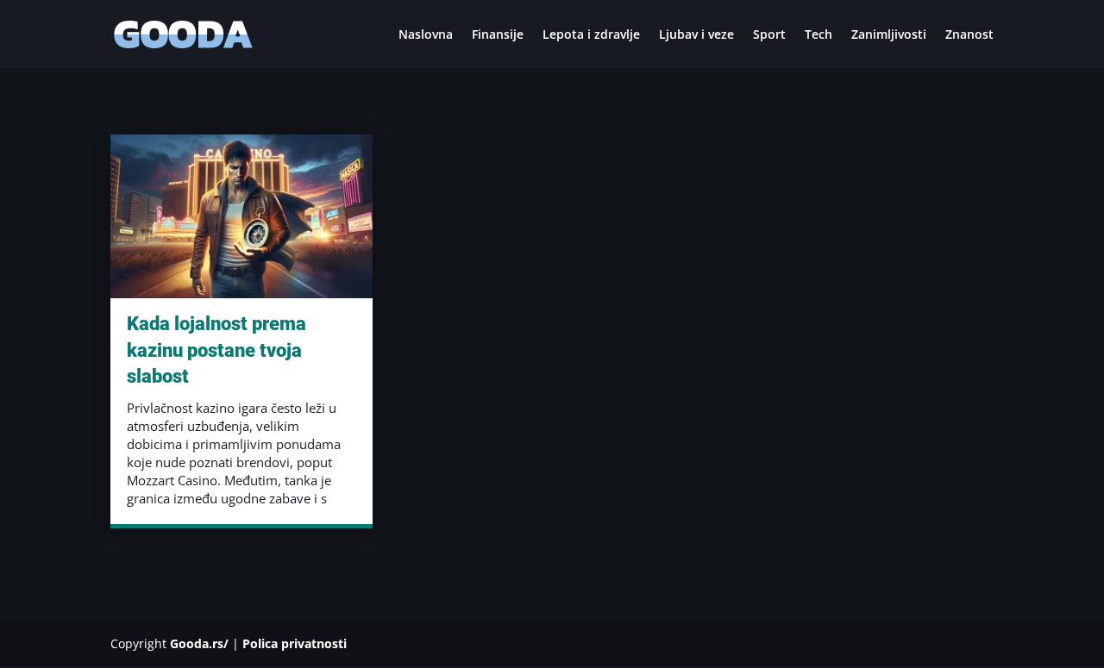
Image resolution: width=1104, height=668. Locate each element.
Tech (818, 35)
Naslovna (425, 35)
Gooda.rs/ (199, 643)
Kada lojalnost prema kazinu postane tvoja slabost (216, 350)
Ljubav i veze (696, 35)
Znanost (969, 35)
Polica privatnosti (294, 643)
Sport (769, 35)
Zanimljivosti (888, 35)
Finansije (498, 35)
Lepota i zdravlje (591, 35)
